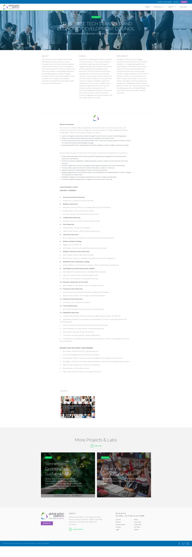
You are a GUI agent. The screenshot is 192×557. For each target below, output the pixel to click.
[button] (159, 7)
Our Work (137, 527)
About (136, 519)
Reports (118, 522)
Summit (118, 519)
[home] (11, 6)
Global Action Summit (164, 2)
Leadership (137, 524)
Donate (184, 2)
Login (117, 529)
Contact (118, 527)
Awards (136, 529)
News (147, 7)
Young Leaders (120, 524)
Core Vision (137, 522)
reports (176, 2)
